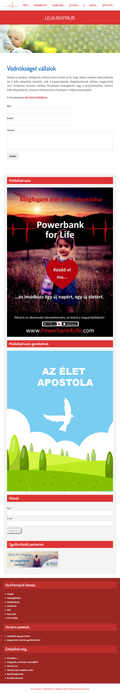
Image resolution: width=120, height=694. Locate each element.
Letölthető (75, 5)
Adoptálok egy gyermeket (18, 636)
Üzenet (10, 130)
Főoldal (27, 5)
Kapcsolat (95, 5)
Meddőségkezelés (15, 674)
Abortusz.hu (12, 666)
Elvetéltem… (12, 658)
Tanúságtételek (42, 5)
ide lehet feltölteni (36, 97)
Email (10, 118)
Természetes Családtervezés (20, 670)
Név (9, 106)
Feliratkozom (14, 530)
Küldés (12, 156)
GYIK (85, 5)
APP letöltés (109, 5)
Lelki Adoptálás (60, 18)
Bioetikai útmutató (15, 678)
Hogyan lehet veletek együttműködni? (24, 640)
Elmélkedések (60, 5)
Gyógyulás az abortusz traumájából (22, 662)
